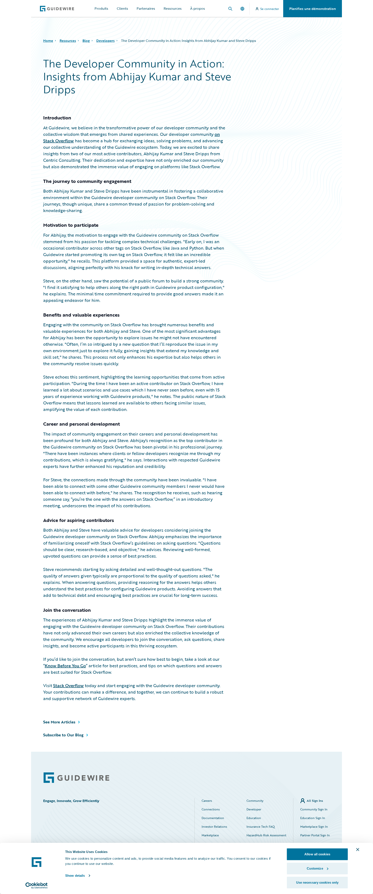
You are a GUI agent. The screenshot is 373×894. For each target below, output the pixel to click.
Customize (315, 868)
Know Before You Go (65, 665)
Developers (105, 40)
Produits (101, 8)
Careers (207, 800)
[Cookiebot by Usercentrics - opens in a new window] (36, 885)
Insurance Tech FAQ (261, 826)
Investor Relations (214, 826)
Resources (68, 40)
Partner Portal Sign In (315, 835)
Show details (75, 875)
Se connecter (269, 8)
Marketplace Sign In (314, 826)
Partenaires (146, 8)
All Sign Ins (315, 800)
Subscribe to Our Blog (63, 735)
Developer (254, 809)
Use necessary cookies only (317, 882)
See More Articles (59, 722)
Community (255, 800)
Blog (86, 40)
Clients (122, 8)
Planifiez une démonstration (312, 8)
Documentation (213, 818)
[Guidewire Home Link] (76, 777)
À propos (197, 8)
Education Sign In (312, 818)
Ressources (173, 8)
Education (254, 818)
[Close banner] (357, 849)
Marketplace (210, 835)
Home (48, 40)
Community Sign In (313, 809)
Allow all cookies (317, 854)
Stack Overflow (68, 685)
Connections (211, 809)
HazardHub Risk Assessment (266, 835)
